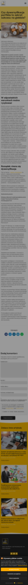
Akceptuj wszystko (14, 569)
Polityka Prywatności (22, 565)
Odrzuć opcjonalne (14, 578)
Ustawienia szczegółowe (14, 574)
